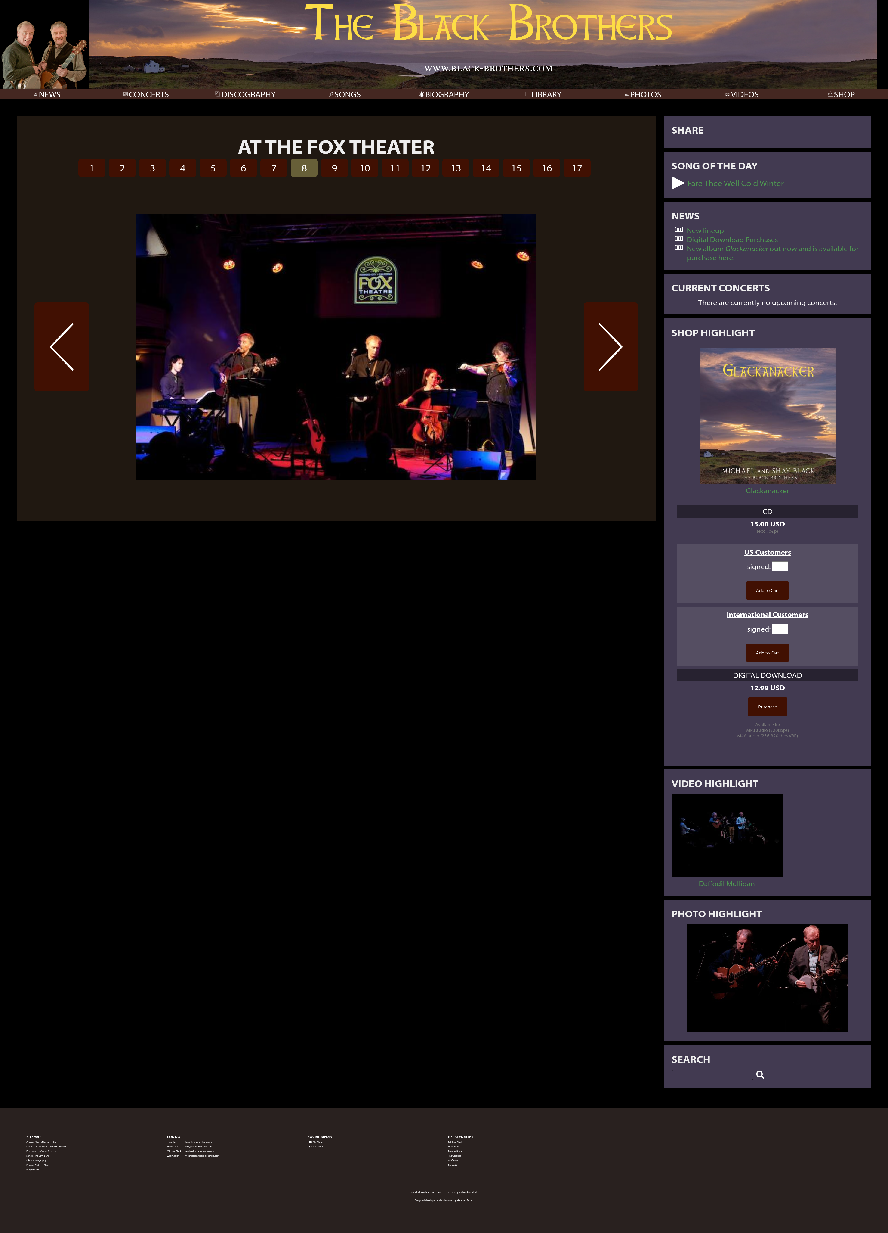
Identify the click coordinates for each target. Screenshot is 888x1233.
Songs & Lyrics (48, 1151)
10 (364, 168)
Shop (46, 1165)
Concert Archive (57, 1146)
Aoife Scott (454, 1160)
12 (425, 168)
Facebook (318, 1146)
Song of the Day (34, 1155)
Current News (33, 1142)
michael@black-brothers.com (200, 1151)
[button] (679, 183)
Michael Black (455, 1142)
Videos (38, 1165)
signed (758, 566)
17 (577, 168)
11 (395, 168)
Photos (30, 1165)
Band (46, 1155)
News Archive (49, 1142)
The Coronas (454, 1155)
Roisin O (452, 1165)
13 (455, 168)
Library (30, 1160)
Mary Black (453, 1146)
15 (516, 168)
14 (486, 168)
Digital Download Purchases (732, 239)
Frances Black (455, 1151)
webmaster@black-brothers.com (202, 1155)
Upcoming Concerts (36, 1146)
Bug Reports (32, 1169)
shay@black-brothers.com (198, 1146)
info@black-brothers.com (198, 1142)
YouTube (317, 1142)
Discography (33, 1151)
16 (546, 168)
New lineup (705, 230)
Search (691, 1059)
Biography (40, 1160)
